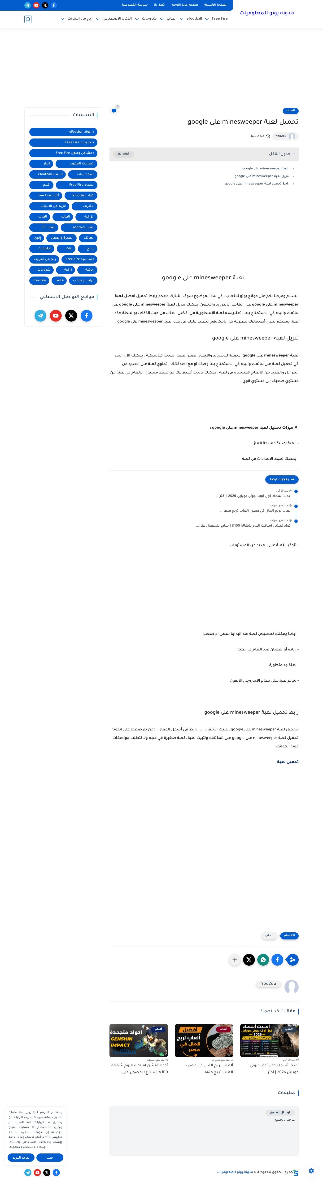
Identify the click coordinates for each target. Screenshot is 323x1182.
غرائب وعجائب (83, 280)
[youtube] (36, 5)
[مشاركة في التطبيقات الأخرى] (235, 960)
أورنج (90, 249)
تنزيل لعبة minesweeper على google (261, 176)
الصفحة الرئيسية (215, 5)
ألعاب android (83, 227)
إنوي (37, 238)
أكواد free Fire (48, 195)
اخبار (47, 164)
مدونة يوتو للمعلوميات (267, 14)
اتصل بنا (159, 5)
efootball (194, 19)
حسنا (50, 1157)
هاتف (60, 280)
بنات (69, 249)
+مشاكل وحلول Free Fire (75, 153)
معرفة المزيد (21, 1157)
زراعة (68, 270)
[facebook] (54, 5)
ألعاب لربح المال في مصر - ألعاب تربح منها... (256, 511)
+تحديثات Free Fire (79, 142)
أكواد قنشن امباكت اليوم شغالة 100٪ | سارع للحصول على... (244, 526)
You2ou (281, 136)
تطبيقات (44, 249)
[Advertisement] (161, 71)
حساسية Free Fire (80, 259)
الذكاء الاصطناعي (117, 19)
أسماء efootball (50, 174)
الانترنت (88, 206)
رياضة (89, 270)
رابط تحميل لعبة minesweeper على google (256, 184)
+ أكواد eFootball (81, 132)
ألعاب (172, 19)
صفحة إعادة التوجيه (184, 5)
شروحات (149, 19)
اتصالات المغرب (82, 164)
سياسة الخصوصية (135, 5)
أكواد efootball (83, 195)
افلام (46, 185)
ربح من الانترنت (80, 19)
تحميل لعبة (288, 762)
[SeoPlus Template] (296, 1172)
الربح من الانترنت (53, 206)
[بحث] (27, 19)
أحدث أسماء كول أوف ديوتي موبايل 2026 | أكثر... (254, 496)
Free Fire (220, 19)
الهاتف (89, 238)
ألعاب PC (48, 227)
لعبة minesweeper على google (265, 169)
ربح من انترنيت (45, 259)
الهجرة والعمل (62, 238)
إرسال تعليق (280, 1113)
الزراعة (89, 217)
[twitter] (45, 5)
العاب (42, 217)
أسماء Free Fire (81, 185)
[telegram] (27, 5)
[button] (277, 960)
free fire (39, 280)
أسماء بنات (85, 174)
